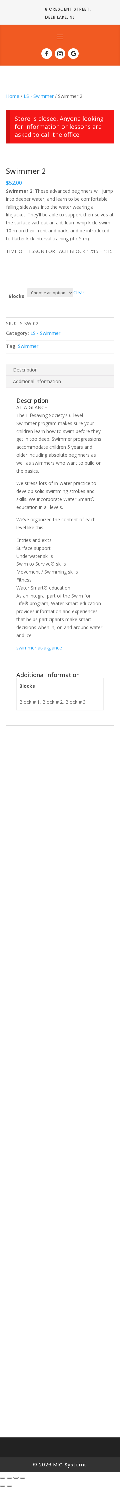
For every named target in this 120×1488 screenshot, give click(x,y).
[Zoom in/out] (2, 1478)
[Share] (16, 1478)
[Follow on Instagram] (60, 53)
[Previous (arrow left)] (2, 1486)
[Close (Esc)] (22, 1478)
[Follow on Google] (73, 53)
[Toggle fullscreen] (9, 1478)
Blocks (16, 296)
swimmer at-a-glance (39, 647)
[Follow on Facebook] (46, 53)
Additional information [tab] (37, 381)
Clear (78, 292)
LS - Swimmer (39, 96)
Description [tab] (25, 370)
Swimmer (28, 346)
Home (12, 96)
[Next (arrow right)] (9, 1486)
